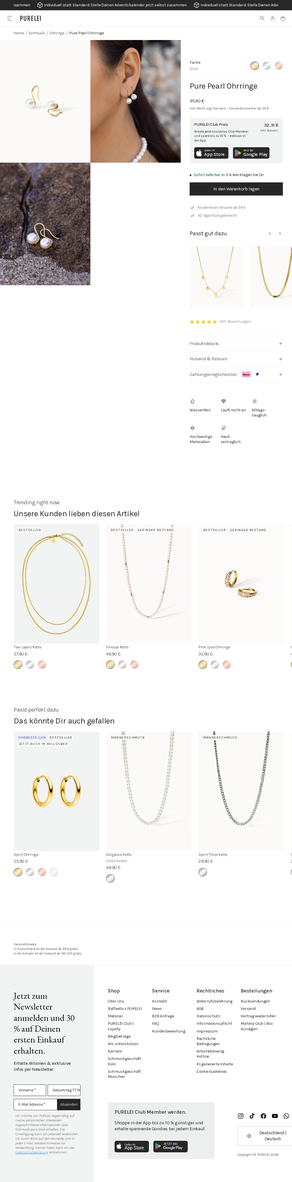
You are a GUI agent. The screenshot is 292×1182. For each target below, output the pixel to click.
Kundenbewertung (168, 1031)
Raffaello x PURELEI (125, 1008)
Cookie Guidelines (211, 1071)
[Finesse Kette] (149, 583)
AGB (200, 1008)
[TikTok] (252, 1116)
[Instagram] (240, 1116)
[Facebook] (263, 1116)
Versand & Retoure (208, 358)
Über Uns (116, 1001)
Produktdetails (204, 343)
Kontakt (159, 1001)
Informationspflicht (214, 1023)
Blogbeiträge (119, 1036)
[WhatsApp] (286, 1116)
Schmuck (37, 33)
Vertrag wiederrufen (258, 1016)
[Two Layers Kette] (56, 583)
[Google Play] (170, 1146)
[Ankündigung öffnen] (146, 5)
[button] (262, 18)
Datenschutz (208, 1016)
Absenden (69, 1104)
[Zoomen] (45, 101)
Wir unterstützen (123, 1043)
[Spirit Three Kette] (241, 791)
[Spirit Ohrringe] (56, 791)
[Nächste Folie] (280, 233)
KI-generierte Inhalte (214, 1064)
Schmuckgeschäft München (124, 1074)
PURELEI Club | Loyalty (120, 1026)
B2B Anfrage (163, 1016)
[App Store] (132, 1146)
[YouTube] (274, 1116)
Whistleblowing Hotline (210, 1054)
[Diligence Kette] (149, 791)
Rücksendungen (255, 1001)
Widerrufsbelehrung (214, 1001)
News (157, 1008)
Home (19, 33)
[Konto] (272, 18)
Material (115, 1016)
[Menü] (9, 18)
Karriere (115, 1051)
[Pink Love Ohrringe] (241, 583)
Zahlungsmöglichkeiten (213, 374)
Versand (248, 1008)
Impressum (206, 1031)
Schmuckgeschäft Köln (124, 1061)
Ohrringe (57, 33)
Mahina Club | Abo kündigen (257, 1026)
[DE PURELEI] (30, 18)
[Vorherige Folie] (270, 233)
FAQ (155, 1023)
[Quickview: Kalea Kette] (216, 277)
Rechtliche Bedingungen (208, 1041)
